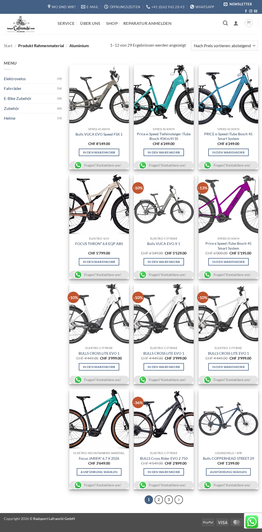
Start (8, 45)
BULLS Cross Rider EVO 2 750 (164, 458)
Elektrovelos (15, 78)
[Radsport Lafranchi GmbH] (27, 24)
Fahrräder (12, 88)
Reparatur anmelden (147, 23)
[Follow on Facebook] (245, 11)
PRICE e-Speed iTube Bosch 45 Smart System (228, 136)
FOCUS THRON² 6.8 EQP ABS (99, 243)
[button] (238, 4)
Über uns (90, 23)
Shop (112, 23)
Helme (9, 118)
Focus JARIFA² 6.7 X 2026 (99, 458)
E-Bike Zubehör (17, 98)
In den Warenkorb (99, 152)
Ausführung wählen (99, 472)
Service (66, 23)
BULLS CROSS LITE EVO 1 (99, 353)
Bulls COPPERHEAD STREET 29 (228, 458)
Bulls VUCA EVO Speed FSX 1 (99, 134)
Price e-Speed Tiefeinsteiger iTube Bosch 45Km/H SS (164, 136)
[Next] (178, 499)
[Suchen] (225, 22)
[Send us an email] (255, 11)
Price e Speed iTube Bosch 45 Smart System (228, 245)
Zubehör (11, 108)
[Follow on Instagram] (250, 11)
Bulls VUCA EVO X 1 (163, 243)
